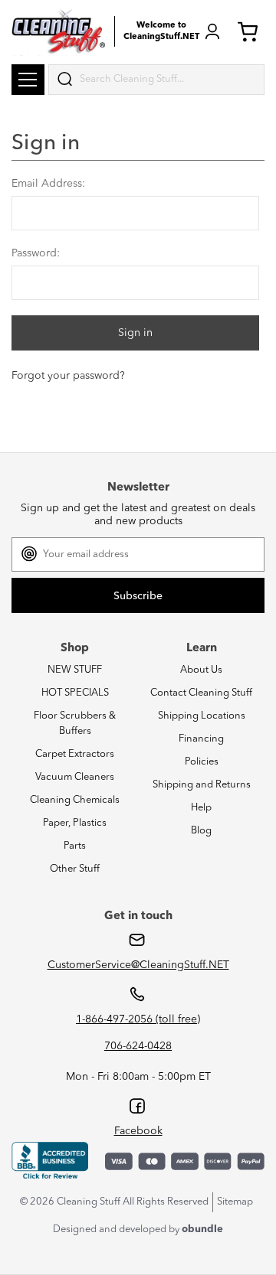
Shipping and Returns (202, 785)
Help (201, 808)
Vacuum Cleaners (74, 777)
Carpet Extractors (74, 754)
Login (212, 31)
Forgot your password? (68, 375)
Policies (202, 762)
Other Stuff (75, 869)
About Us (201, 670)
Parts (75, 846)
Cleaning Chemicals (75, 800)
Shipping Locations (201, 716)
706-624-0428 (138, 1046)
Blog (201, 831)
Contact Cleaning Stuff (201, 693)
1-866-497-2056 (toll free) (138, 1019)
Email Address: (48, 183)
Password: (36, 253)
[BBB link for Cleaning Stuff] (50, 1161)
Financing (201, 739)
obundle (202, 1229)
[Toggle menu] (28, 79)
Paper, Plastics (75, 823)
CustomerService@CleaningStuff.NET (138, 965)
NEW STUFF (75, 670)
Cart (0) (250, 31)
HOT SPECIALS (75, 693)
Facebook (138, 1131)
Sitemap (235, 1202)
